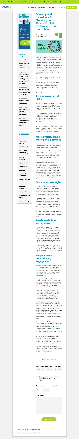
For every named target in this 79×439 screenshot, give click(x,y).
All (19, 137)
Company (51, 7)
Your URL (57, 366)
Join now (67, 2)
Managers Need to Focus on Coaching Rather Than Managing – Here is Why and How (24, 65)
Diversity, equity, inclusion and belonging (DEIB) (23, 152)
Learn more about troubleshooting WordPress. (28, 433)
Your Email (48, 366)
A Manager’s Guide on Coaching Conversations (24, 101)
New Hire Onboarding (24, 179)
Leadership (22, 170)
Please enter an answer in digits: (47, 386)
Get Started (71, 7)
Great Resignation (23, 166)
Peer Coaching (23, 182)
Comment (40, 395)
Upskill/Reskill (22, 192)
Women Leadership (24, 201)
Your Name (40, 366)
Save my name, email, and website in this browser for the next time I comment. (49, 378)
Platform (31, 7)
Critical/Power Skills (24, 147)
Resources (41, 7)
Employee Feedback (24, 163)
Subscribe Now (26, 43)
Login (61, 7)
